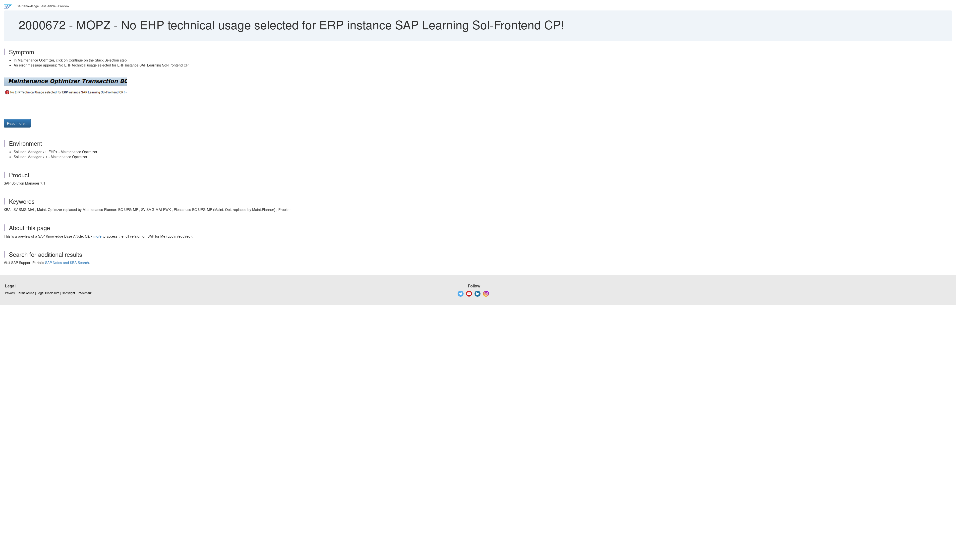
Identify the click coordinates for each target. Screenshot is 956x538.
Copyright (68, 293)
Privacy (10, 293)
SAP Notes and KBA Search (67, 262)
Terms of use (25, 293)
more (97, 236)
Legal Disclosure (48, 293)
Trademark (84, 293)
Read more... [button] (17, 123)
